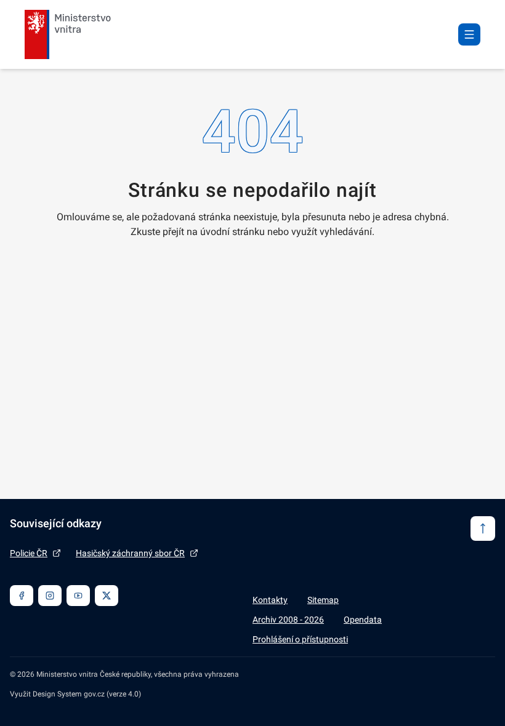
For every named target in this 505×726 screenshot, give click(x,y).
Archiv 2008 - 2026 (288, 619)
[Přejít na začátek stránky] (483, 528)
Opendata (363, 619)
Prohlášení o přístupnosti (300, 639)
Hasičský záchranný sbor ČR (130, 553)
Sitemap (323, 600)
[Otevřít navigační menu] (469, 34)
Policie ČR (28, 553)
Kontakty (270, 600)
